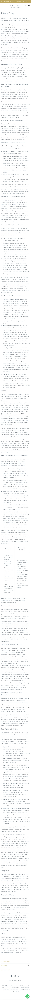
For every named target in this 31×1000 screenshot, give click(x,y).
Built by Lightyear (6, 987)
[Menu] (2, 5)
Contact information (25, 989)
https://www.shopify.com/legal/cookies (13, 403)
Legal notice (16, 991)
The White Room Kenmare (12, 985)
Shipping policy (14, 989)
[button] (25, 5)
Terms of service (25, 987)
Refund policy (6, 989)
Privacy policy (15, 987)
